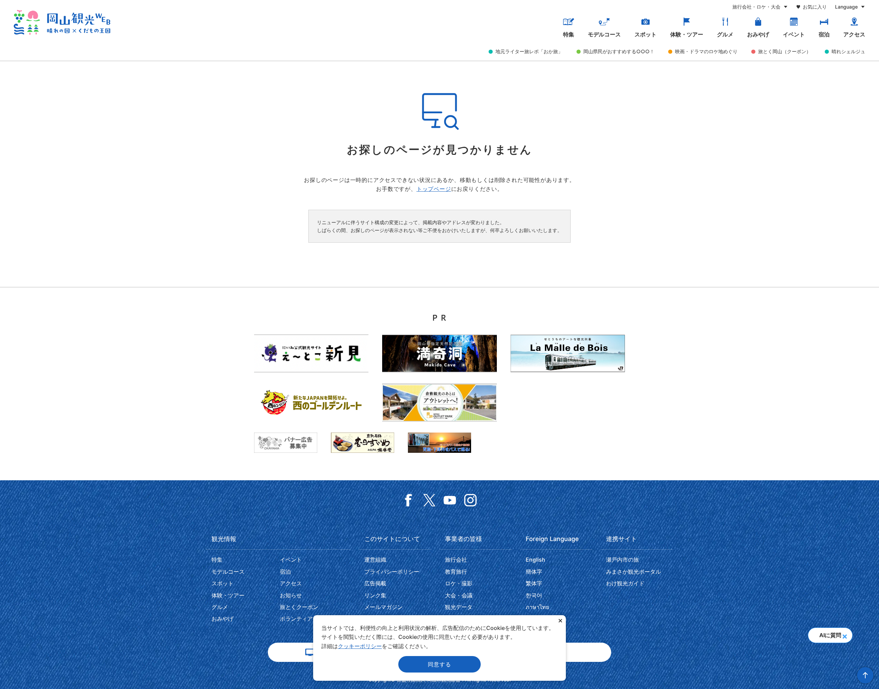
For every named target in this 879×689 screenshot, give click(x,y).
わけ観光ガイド (625, 583)
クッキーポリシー (360, 646)
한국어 (534, 595)
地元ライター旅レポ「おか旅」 (529, 51)
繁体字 (534, 583)
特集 (568, 34)
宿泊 (824, 34)
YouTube (450, 500)
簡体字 (534, 571)
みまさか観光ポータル (633, 571)
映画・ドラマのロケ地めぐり (706, 51)
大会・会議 (458, 595)
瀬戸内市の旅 (622, 559)
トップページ (433, 188)
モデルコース (604, 34)
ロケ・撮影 (458, 583)
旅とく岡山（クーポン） (784, 51)
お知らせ (291, 595)
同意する (439, 664)
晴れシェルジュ (848, 51)
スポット (646, 34)
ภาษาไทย (537, 607)
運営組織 (375, 559)
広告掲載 (375, 583)
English (535, 559)
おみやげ (758, 34)
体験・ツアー (686, 34)
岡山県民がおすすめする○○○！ (618, 51)
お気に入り (815, 7)
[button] (844, 634)
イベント (794, 34)
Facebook (408, 500)
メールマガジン (383, 607)
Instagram (470, 500)
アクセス (854, 34)
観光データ (458, 607)
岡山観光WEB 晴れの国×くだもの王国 (62, 22)
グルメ (725, 34)
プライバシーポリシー (391, 571)
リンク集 (375, 595)
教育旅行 (456, 571)
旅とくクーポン (299, 607)
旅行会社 (456, 559)
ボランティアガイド (304, 618)
